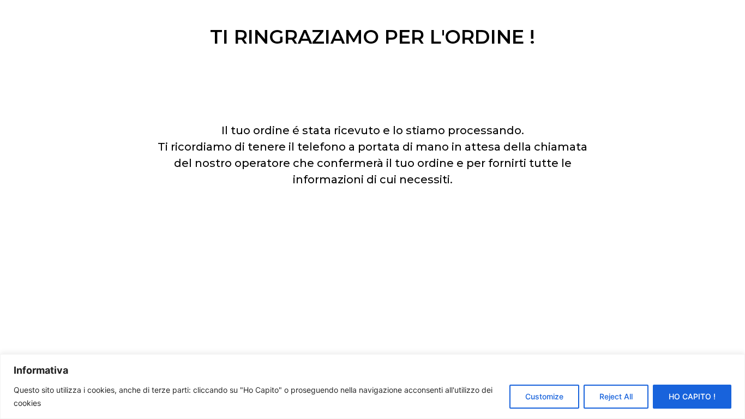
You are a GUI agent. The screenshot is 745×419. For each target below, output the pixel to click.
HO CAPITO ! (692, 396)
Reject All (616, 396)
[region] (372, 386)
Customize (544, 396)
